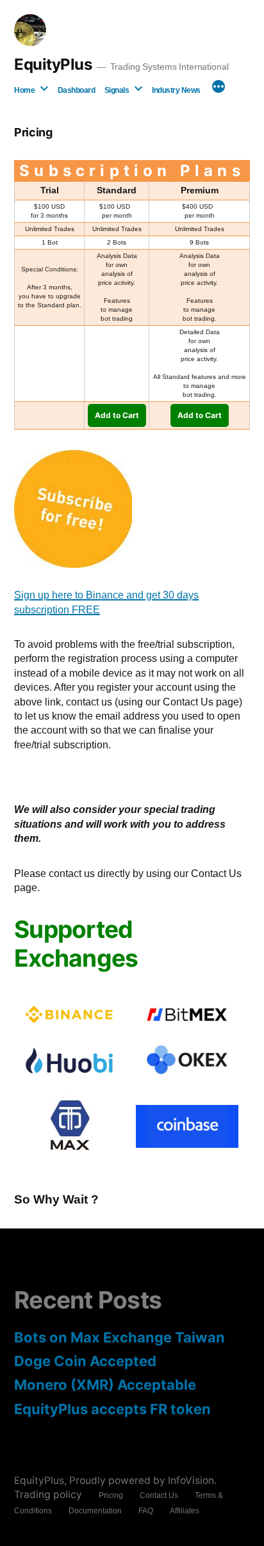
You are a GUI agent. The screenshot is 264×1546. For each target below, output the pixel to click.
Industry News (176, 90)
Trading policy (48, 1494)
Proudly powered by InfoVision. (143, 1480)
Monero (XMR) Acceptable (105, 1384)
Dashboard (76, 90)
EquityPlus (53, 64)
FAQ (145, 1510)
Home (24, 90)
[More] (218, 87)
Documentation (95, 1510)
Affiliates (184, 1510)
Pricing (111, 1495)
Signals (116, 90)
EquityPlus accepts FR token (112, 1409)
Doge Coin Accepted (85, 1361)
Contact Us (159, 1495)
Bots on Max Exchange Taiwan (119, 1337)
